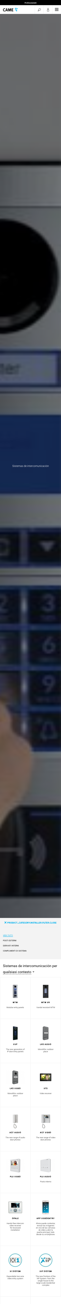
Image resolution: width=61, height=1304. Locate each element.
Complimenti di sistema (15, 951)
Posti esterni (9, 940)
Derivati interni (11, 946)
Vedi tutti (8, 935)
